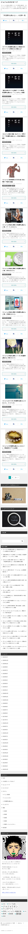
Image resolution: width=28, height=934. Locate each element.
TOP (8, 923)
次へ (16, 477)
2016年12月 (5, 723)
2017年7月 (5, 719)
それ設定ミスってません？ (9, 781)
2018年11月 (5, 696)
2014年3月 (5, 749)
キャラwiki (12, 904)
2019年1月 (5, 690)
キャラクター (6, 788)
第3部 (5, 811)
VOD (4, 778)
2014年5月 (5, 746)
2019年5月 (5, 676)
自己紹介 (5, 827)
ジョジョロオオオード (9, 2)
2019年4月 (5, 680)
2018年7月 (5, 709)
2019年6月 (5, 673)
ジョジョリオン (7, 797)
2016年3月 (5, 729)
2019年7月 (5, 670)
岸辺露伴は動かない (7, 52)
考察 (4, 807)
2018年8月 (5, 706)
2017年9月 (5, 716)
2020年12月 (5, 660)
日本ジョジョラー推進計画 (12, 911)
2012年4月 (5, 766)
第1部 (25, 911)
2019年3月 (5, 683)
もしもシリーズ (6, 784)
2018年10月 (5, 700)
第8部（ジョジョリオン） (10, 824)
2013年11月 (5, 752)
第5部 (5, 817)
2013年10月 (5, 756)
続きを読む (14, 63)
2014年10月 (5, 742)
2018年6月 (5, 713)
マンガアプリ (6, 804)
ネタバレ (5, 791)
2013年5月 (5, 759)
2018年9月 (5, 703)
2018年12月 (5, 693)
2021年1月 (5, 657)
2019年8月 (5, 667)
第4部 (13, 185)
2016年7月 (5, 726)
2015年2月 (5, 739)
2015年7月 (5, 736)
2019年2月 (5, 686)
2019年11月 (5, 663)
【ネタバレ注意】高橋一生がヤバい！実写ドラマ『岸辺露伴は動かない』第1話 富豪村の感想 (14, 136)
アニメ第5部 (7, 794)
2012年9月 (5, 762)
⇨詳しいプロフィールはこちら (9, 892)
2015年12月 (5, 733)
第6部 (5, 821)
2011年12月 (5, 769)
